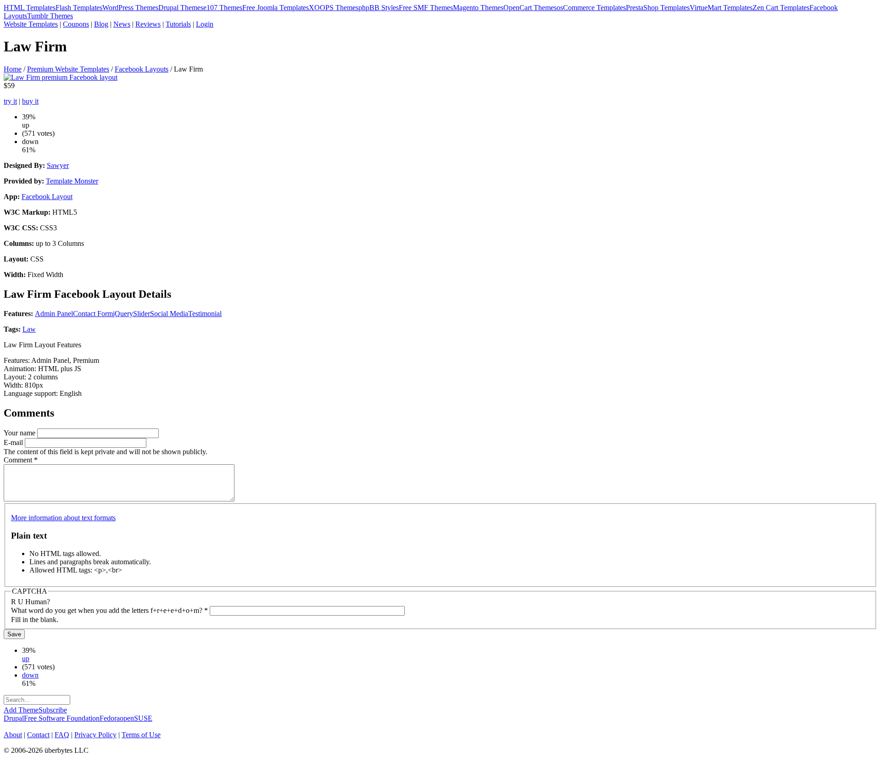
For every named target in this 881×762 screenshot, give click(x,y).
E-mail (14, 442)
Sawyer (58, 165)
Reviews (148, 24)
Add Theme (21, 710)
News (121, 24)
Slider (141, 313)
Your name (20, 433)
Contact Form (93, 313)
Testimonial (205, 313)
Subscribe (53, 710)
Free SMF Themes (426, 7)
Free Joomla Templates (275, 7)
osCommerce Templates (591, 7)
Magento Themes (478, 7)
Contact (38, 735)
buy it (30, 101)
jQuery (123, 313)
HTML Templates (30, 7)
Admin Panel (54, 313)
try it (10, 101)
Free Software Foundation (62, 718)
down (30, 675)
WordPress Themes (130, 7)
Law (29, 329)
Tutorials (178, 24)
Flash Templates (79, 7)
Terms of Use (141, 735)
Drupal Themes (180, 7)
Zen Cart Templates (781, 7)
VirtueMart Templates (721, 7)
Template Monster (72, 181)
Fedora (110, 718)
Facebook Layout (47, 196)
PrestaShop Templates (658, 7)
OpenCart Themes (530, 7)
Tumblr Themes (50, 16)
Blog (101, 24)
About (13, 735)
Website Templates (31, 24)
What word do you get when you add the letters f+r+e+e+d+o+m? (109, 610)
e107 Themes (222, 7)
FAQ (62, 735)
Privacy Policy (95, 735)
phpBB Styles (378, 7)
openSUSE (136, 718)
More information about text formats (63, 518)
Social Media (169, 313)
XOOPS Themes (333, 7)
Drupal (14, 718)
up (25, 658)
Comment (21, 460)
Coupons (76, 24)
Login (204, 24)
